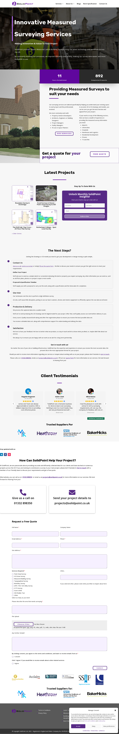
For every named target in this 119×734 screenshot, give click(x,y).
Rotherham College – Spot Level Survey (46, 228)
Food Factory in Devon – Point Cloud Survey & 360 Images (46, 204)
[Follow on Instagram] (9, 454)
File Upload (15, 616)
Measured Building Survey (22, 579)
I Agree (16, 663)
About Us (69, 4)
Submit (100, 668)
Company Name (65, 527)
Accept (78, 726)
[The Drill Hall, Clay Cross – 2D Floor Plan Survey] (22, 217)
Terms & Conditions (44, 710)
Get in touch (81, 468)
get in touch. (105, 354)
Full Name (15, 527)
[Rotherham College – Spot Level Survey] (46, 217)
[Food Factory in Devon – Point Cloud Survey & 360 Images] (46, 193)
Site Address (16, 550)
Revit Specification (90, 4)
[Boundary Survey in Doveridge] (22, 193)
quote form (70, 358)
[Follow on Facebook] (5, 454)
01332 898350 (27, 477)
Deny (93, 726)
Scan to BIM (18, 590)
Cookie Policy (86, 730)
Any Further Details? (18, 633)
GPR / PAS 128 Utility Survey (23, 586)
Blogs (79, 4)
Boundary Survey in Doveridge (22, 204)
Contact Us (101, 730)
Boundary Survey (19, 583)
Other (16, 595)
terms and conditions (90, 721)
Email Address (16, 539)
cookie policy (101, 721)
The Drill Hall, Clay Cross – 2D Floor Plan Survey (22, 228)
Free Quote (99, 154)
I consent (17, 657)
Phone (62, 539)
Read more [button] (59, 412)
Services (59, 4)
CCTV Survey (18, 588)
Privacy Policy (94, 730)
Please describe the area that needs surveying (27, 601)
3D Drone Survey (19, 576)
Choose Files (24, 624)
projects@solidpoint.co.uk (48, 358)
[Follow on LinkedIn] (1, 454)
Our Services (64, 133)
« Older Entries (17, 233)
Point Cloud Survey (20, 574)
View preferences (109, 726)
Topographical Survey (21, 581)
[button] (115, 710)
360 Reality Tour (19, 593)
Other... (62, 571)
